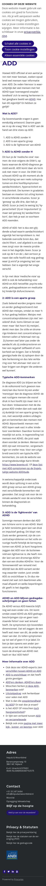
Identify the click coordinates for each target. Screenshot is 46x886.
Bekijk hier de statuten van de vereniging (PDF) (22, 837)
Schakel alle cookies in (18, 43)
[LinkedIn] (12, 871)
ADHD (32, 99)
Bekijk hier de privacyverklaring (21, 832)
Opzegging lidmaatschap (18, 801)
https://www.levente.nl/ (15, 464)
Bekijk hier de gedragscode (19, 843)
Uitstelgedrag (13, 693)
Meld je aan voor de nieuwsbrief (21, 812)
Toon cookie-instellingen (19, 49)
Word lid (10, 798)
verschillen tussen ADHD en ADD (23, 670)
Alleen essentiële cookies (19, 55)
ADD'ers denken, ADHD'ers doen (23, 682)
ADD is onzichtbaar (16, 674)
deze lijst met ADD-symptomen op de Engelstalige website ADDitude (22, 468)
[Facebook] (4, 871)
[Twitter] (8, 871)
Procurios (18, 879)
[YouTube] (17, 871)
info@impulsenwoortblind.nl (19, 794)
